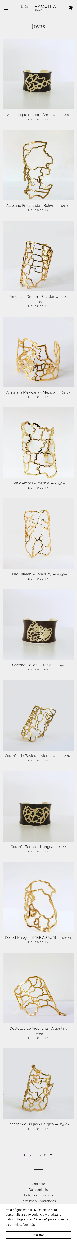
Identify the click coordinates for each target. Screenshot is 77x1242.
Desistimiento (38, 1190)
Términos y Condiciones (38, 1201)
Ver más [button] (29, 1224)
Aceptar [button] (38, 1234)
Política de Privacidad (38, 1195)
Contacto (38, 1184)
